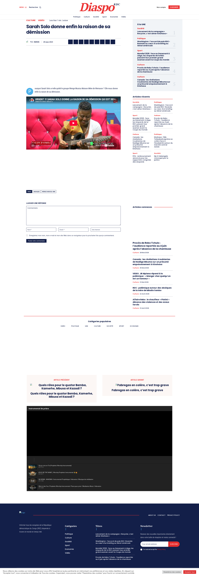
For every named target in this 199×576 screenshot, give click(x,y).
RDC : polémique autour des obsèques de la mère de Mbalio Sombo (152, 289)
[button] (35, 7)
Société (140, 28)
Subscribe (174, 544)
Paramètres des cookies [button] (172, 572)
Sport (139, 50)
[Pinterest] (91, 42)
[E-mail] (107, 42)
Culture (30, 20)
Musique (37, 191)
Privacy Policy (161, 549)
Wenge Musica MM (48, 191)
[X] (75, 42)
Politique (141, 38)
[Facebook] (70, 42)
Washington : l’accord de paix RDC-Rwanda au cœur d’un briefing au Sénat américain (153, 43)
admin (36, 42)
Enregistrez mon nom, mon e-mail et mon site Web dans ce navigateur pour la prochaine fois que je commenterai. (71, 235)
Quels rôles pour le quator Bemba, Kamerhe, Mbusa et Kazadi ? (61, 395)
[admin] (28, 41)
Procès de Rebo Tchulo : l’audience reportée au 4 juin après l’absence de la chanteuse (153, 69)
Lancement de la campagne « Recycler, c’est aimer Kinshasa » (152, 32)
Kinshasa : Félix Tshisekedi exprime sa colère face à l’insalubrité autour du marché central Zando (163, 142)
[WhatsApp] (81, 42)
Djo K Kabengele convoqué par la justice (161, 158)
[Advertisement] (73, 63)
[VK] (113, 42)
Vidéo (41, 20)
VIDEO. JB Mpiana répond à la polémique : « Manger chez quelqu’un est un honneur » (152, 276)
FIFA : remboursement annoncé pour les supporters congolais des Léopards (142, 159)
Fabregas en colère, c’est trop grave (137, 390)
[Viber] (86, 42)
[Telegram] (102, 42)
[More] (118, 42)
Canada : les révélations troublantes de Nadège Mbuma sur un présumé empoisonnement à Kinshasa (153, 83)
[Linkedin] (97, 42)
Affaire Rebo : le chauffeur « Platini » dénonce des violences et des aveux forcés (151, 302)
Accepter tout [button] (190, 572)
